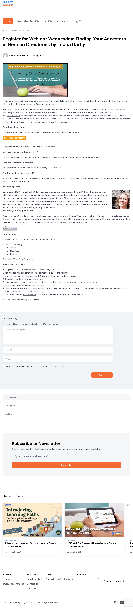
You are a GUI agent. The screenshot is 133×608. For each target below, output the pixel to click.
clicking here (49, 147)
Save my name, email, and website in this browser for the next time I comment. (38, 366)
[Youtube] (122, 602)
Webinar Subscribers (67, 178)
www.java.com (13, 116)
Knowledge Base (35, 579)
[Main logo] (8, 3)
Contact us (32, 584)
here (77, 132)
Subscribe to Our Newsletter (60, 579)
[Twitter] (115, 602)
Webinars (24, 30)
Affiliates (31, 588)
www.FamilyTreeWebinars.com (30, 270)
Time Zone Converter (23, 259)
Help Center (33, 574)
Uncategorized (10, 30)
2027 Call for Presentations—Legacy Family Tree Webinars (91, 545)
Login (5, 157)
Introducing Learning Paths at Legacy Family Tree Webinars (30, 545)
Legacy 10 (8, 579)
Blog (7, 21)
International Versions (13, 584)
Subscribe (66, 465)
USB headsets (29, 294)
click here (58, 168)
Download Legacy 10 (114, 581)
